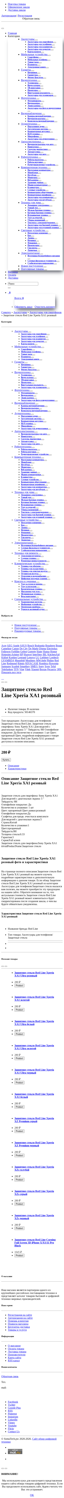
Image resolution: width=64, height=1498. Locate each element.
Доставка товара (17, 1351)
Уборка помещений (36, 220)
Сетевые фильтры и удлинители (42, 261)
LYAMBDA (7, 660)
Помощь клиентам (18, 1321)
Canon (15, 648)
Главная (12, 33)
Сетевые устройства (37, 190)
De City (24, 648)
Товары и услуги (17, 1329)
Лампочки (32, 250)
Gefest (23, 651)
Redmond (12, 663)
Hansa (46, 651)
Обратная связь (9, 1376)
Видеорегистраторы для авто (41, 144)
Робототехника (30, 157)
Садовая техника (29, 558)
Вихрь (43, 669)
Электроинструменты (31, 556)
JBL (45, 654)
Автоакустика (34, 152)
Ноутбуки (32, 175)
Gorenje (32, 651)
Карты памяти (34, 52)
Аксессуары (28, 39)
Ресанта (51, 669)
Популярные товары (32, 269)
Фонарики (32, 243)
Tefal (53, 666)
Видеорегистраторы (37, 118)
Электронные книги (37, 67)
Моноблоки (33, 172)
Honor (53, 651)
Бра (30, 235)
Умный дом (33, 208)
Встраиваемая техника (38, 215)
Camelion (6, 648)
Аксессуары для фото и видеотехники (44, 108)
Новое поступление (32, 266)
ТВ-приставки (34, 88)
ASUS (23, 645)
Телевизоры (33, 83)
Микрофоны (33, 136)
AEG (9, 645)
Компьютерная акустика (39, 131)
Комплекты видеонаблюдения (41, 121)
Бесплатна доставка (19, 1326)
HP (21, 654)
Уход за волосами (29, 586)
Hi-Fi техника (34, 134)
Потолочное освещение (38, 233)
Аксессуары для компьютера (41, 197)
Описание (13, 765)
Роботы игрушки (35, 162)
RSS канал (14, 1360)
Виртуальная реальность (39, 93)
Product (19, 985)
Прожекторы (34, 245)
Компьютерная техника (34, 167)
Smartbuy (25, 666)
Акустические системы (38, 129)
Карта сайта (14, 1357)
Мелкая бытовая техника (39, 210)
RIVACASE (31, 663)
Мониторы (33, 177)
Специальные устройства (29, 599)
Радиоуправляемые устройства (42, 164)
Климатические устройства (30, 563)
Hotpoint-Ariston (10, 654)
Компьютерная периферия (40, 195)
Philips (50, 660)
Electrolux (52, 648)
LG (37, 657)
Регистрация (25, 15)
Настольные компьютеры (39, 170)
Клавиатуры (33, 187)
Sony (41, 666)
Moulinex (30, 660)
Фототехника (29, 98)
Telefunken (7, 669)
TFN (16, 669)
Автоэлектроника (31, 141)
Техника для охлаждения (32, 569)
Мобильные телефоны (38, 59)
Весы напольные (28, 596)
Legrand (22, 657)
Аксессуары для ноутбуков (40, 200)
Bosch (30, 645)
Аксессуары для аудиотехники (41, 139)
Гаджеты (26, 69)
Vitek (28, 669)
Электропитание (30, 253)
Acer (3, 645)
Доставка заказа (17, 10)
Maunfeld (20, 660)
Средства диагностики (38, 149)
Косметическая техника (32, 589)
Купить (6, 760)
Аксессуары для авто (37, 154)
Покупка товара (17, 4)
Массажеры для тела (30, 591)
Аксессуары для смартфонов (40, 42)
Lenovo (31, 657)
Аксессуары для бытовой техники (43, 225)
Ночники (32, 240)
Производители (16, 1354)
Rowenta (53, 663)
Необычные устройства (31, 604)
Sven (47, 666)
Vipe (21, 669)
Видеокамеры (34, 103)
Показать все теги (11, 672)
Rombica (43, 663)
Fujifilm (15, 651)
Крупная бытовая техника (40, 213)
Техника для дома (31, 202)
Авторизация (8, 15)
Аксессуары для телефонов (40, 44)
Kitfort (4, 657)
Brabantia (40, 645)
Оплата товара (16, 1348)
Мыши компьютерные (38, 185)
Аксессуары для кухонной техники (43, 227)
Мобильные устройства (34, 54)
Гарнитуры (33, 75)
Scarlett (15, 666)
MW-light (41, 660)
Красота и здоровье (25, 581)
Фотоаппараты (35, 101)
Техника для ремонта (26, 553)
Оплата (12, 274)
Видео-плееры (34, 85)
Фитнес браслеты (35, 77)
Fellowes (6, 651)
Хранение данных (36, 182)
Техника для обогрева (31, 566)
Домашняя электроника (39, 205)
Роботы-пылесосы (36, 160)
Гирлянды (33, 248)
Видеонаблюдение (31, 113)
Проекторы (33, 90)
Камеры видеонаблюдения (40, 116)
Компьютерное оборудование (41, 192)
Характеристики (17, 768)
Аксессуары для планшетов (40, 47)
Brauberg (50, 645)
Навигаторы (33, 147)
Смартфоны (33, 57)
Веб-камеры (33, 180)
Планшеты (33, 64)
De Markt (33, 648)
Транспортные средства (32, 602)
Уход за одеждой (35, 217)
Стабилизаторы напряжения (41, 263)
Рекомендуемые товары (28, 631)
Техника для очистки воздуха (34, 571)
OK (32, 1495)
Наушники (33, 72)
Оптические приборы (31, 607)
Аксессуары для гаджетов (39, 49)
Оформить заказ (23, 306)
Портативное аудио (36, 126)
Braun (59, 645)
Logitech (54, 657)
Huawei (28, 654)
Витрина (13, 271)
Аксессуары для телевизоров (41, 95)
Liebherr (44, 657)
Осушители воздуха (30, 573)
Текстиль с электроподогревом (41, 222)
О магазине (14, 1345)
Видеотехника (29, 80)
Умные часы (33, 62)
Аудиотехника (29, 123)
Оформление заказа (19, 7)
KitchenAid (53, 654)
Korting (13, 657)
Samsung (6, 666)
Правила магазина (18, 1323)
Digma (42, 648)
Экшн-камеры (34, 106)
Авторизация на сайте (20, 1318)
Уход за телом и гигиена (32, 584)
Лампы (31, 238)
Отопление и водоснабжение (34, 576)
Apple (16, 645)
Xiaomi (35, 669)
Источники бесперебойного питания (44, 256)
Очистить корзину (45, 306)
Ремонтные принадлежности (34, 561)
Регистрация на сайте (20, 1315)
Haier (39, 651)
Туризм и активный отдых (33, 609)
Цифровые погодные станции (34, 578)
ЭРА (59, 669)
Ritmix (21, 663)
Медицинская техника (31, 594)
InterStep (37, 654)
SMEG (34, 666)
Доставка (13, 277)
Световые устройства (33, 230)
